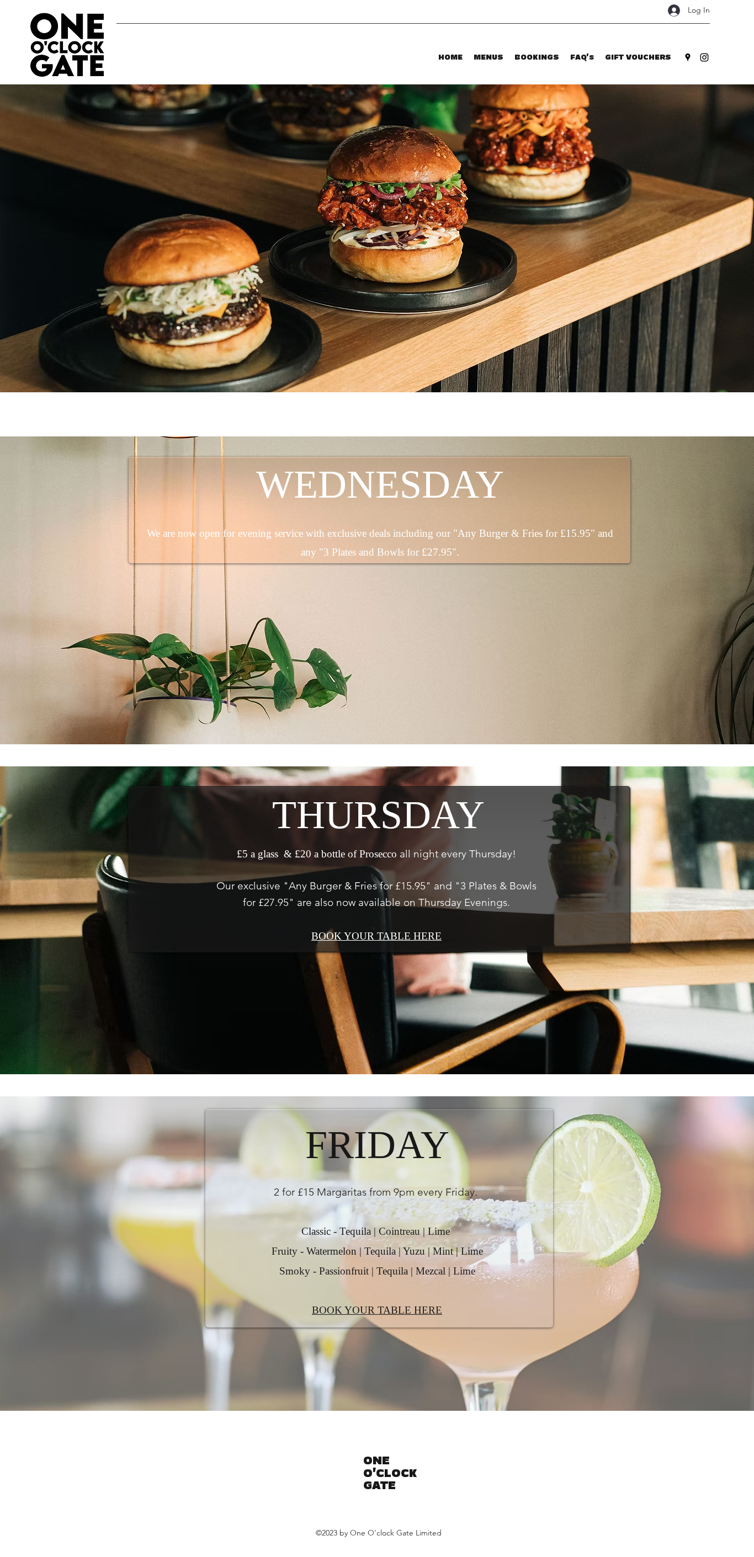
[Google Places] (687, 57)
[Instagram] (704, 57)
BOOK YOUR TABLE (362, 936)
